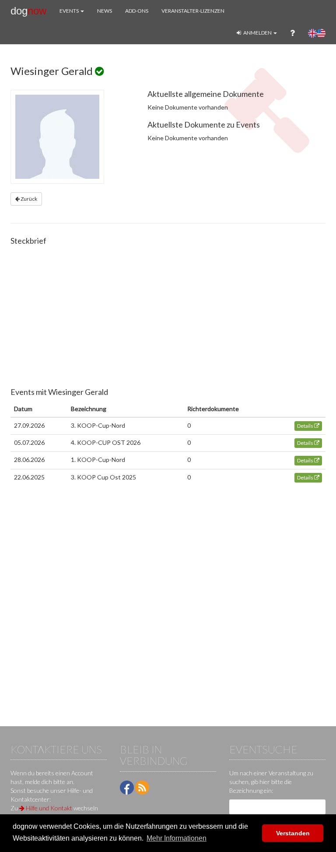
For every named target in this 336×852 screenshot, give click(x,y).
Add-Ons (136, 10)
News (104, 10)
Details (305, 425)
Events (70, 10)
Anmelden (257, 32)
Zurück (28, 198)
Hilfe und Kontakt (48, 808)
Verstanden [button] (293, 833)
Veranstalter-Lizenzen (192, 10)
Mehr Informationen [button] (176, 838)
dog (28, 11)
